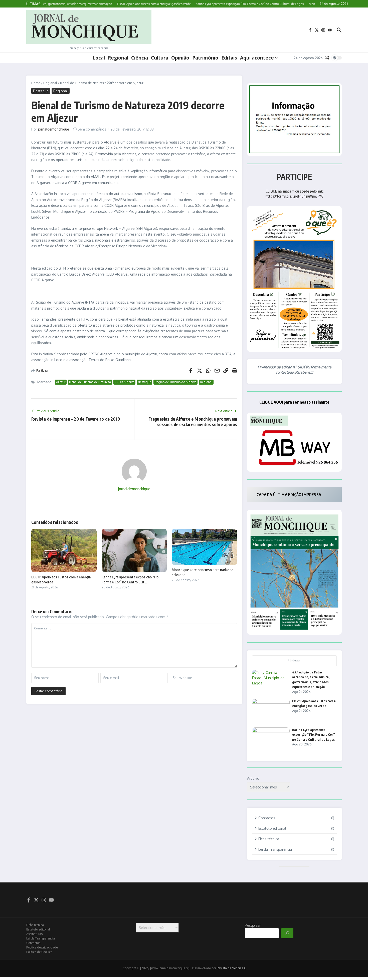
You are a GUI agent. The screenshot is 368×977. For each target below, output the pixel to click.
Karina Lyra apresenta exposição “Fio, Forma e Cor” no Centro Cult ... (130, 579)
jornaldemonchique (53, 129)
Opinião (180, 58)
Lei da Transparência (40, 938)
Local (99, 58)
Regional (118, 58)
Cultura (159, 58)
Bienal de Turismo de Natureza (90, 382)
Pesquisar (253, 925)
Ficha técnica (35, 925)
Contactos (33, 943)
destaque (144, 382)
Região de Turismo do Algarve (175, 382)
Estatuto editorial (38, 929)
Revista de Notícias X (231, 968)
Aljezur (60, 382)
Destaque (41, 91)
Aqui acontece (257, 58)
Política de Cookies (39, 952)
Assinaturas (34, 934)
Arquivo (253, 778)
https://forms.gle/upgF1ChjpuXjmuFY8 (294, 196)
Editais (229, 58)
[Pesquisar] (287, 933)
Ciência (139, 58)
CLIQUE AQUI (271, 402)
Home (35, 83)
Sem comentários (92, 129)
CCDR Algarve (124, 382)
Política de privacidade (42, 947)
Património (205, 58)
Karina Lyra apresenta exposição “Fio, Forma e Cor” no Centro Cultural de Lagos (313, 734)
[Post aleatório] (327, 58)
